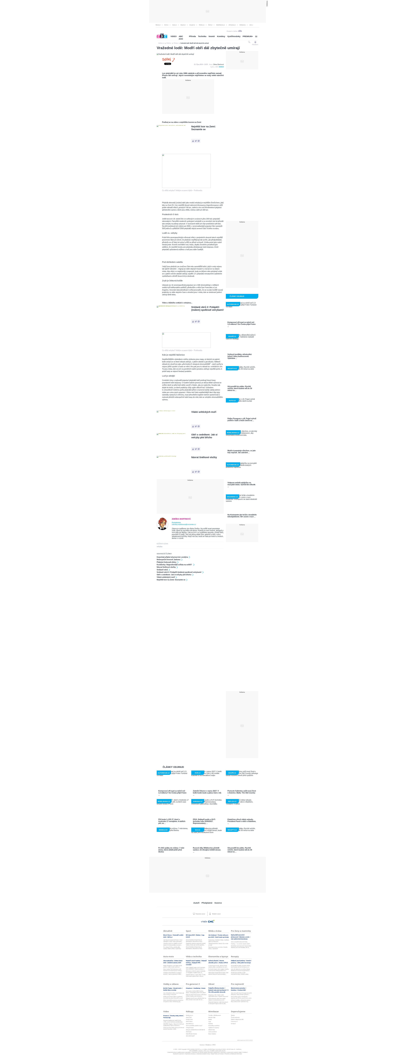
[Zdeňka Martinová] (162, 530)
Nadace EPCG (223, 963)
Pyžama (210, 1023)
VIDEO (174, 36)
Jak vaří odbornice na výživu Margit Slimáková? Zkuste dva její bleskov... (240, 969)
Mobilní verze (216, 914)
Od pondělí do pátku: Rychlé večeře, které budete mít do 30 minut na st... (240, 966)
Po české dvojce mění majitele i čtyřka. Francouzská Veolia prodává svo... (218, 969)
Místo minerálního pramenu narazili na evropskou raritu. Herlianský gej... (173, 1000)
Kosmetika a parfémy (213, 1025)
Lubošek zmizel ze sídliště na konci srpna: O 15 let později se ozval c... (172, 944)
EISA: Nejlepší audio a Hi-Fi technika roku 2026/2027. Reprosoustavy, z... (195, 968)
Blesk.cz (158, 25)
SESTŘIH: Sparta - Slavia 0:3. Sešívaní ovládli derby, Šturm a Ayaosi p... (173, 1024)
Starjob (233, 1015)
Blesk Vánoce (167, 935)
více (250, 25)
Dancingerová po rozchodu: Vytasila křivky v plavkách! (217, 947)
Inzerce (218, 903)
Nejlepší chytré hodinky (193, 960)
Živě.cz (210, 25)
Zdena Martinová (218, 64)
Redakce (208, 1045)
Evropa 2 (233, 1023)
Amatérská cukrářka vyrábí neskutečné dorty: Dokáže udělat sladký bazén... (239, 973)
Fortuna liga (167, 1017)
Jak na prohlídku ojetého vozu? (194, 1025)
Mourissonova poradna (238, 988)
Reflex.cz (201, 25)
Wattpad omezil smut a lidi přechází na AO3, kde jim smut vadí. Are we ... (196, 999)
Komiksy (221, 36)
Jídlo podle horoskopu (244, 963)
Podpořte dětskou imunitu (216, 988)
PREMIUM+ (248, 36)
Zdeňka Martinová (181, 519)
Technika (202, 36)
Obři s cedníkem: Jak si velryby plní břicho (204, 436)
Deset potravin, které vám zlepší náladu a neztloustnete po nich (216, 999)
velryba (159, 546)
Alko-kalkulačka (168, 960)
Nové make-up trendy (222, 937)
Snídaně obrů (162, 570)
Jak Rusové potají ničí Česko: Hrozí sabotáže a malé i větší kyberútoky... (173, 940)
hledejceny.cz (189, 1015)
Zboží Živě (189, 1017)
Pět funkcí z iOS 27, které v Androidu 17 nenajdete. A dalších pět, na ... (195, 971)
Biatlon (198, 935)
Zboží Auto (189, 1031)
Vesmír (211, 36)
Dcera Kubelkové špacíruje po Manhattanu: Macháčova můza (194, 940)
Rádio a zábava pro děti (237, 1019)
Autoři (196, 903)
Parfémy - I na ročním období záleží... (241, 944)
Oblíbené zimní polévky (238, 960)
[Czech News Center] (211, 921)
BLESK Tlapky (167, 988)
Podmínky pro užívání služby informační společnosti (205, 1052)
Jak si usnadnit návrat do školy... (239, 941)
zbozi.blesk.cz (189, 1023)
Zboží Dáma (189, 1021)
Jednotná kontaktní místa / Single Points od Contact (210, 1053)
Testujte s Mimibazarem (214, 1015)
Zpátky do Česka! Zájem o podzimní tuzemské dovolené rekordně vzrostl (173, 997)
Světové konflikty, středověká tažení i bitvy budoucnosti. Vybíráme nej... (241, 1000)
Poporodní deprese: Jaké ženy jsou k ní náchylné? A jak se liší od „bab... (218, 1002)
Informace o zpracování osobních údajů (231, 1052)
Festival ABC (242, 990)
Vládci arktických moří (203, 412)
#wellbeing (197, 988)
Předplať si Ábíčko (232, 31)
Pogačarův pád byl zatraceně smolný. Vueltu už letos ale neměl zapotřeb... (196, 944)
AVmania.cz (232, 25)
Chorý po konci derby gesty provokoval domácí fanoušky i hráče (173, 1028)
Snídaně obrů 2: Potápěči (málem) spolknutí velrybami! (207, 308)
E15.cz (166, 25)
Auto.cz (174, 25)
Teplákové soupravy (213, 1027)
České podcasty (235, 1017)
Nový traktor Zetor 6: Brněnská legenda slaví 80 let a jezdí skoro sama (241, 997)
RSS (214, 1045)
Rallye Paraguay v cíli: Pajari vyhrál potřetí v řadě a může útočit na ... (172, 966)
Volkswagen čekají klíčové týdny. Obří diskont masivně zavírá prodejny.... (218, 973)
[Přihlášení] (255, 42)
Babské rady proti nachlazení (217, 990)
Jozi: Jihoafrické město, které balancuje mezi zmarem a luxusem (173, 993)
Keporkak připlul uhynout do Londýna (172, 557)
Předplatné (207, 903)
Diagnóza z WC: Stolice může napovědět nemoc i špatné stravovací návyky (218, 995)
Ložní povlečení (212, 1031)
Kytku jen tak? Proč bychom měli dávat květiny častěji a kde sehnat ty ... (196, 995)
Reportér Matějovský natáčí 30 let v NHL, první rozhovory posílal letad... (173, 1021)
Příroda (192, 36)
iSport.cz (183, 25)
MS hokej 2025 (190, 935)
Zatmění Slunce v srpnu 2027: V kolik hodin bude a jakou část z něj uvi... (195, 975)
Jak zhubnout (212, 935)
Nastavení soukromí (178, 1053)
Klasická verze (200, 914)
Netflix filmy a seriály (169, 990)
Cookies (245, 1052)
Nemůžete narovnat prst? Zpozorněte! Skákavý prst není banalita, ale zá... (241, 946)
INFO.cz (170, 937)
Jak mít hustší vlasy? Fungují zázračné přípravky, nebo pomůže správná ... (241, 993)
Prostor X (166, 1015)
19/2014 (221, 67)
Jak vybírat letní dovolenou (239, 939)
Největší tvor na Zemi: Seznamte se (203, 128)
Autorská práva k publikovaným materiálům (179, 1052)
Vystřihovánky (233, 36)
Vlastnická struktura (190, 1053)
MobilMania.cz (220, 25)
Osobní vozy (189, 1019)
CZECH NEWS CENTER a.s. (194, 1049)
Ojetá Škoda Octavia (191, 1033)
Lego (209, 1021)
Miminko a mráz (244, 937)
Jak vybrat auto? (190, 1036)
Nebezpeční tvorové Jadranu (168, 559)
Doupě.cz (192, 25)
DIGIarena (242, 25)
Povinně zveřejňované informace (233, 1053)
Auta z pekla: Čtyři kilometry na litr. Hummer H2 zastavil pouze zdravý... (173, 969)
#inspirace (189, 988)
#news (203, 988)
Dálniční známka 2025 (174, 963)
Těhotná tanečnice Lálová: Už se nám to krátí (218, 944)
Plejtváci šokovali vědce (166, 562)
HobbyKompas (190, 1027)
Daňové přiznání (213, 960)
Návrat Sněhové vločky (204, 457)
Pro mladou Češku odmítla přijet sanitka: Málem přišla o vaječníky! (172, 947)
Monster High (211, 1017)
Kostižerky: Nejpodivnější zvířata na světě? (174, 565)
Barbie (210, 1019)
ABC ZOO (181, 37)
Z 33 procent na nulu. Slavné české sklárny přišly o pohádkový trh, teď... (218, 966)
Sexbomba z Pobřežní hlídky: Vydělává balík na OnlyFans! (218, 940)
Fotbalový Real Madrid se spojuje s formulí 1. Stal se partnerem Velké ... (172, 973)
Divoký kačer (177, 988)
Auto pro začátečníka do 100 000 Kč (195, 1029)
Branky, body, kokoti (176, 1015)
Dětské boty (211, 1029)
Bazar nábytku (212, 1033)
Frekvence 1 (234, 1021)
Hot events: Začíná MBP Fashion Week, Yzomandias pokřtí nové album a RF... (196, 991)
